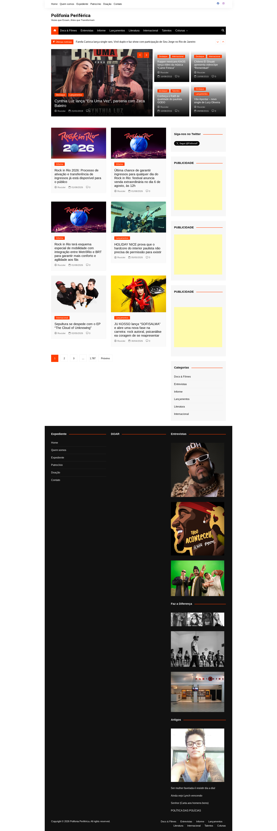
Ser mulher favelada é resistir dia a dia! (193, 788)
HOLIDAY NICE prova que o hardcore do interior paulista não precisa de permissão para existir (137, 248)
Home (54, 4)
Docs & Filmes (68, 30)
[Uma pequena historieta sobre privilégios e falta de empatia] (197, 755)
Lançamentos (117, 30)
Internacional (150, 30)
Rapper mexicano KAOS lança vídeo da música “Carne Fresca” (171, 64)
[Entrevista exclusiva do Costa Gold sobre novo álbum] (197, 578)
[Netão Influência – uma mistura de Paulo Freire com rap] (197, 649)
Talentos (167, 30)
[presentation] (217, 41)
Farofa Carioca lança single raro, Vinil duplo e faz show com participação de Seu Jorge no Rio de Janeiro (135, 41)
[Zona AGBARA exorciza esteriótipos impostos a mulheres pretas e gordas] (197, 619)
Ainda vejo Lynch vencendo (186, 795)
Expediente (82, 4)
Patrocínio (95, 4)
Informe (101, 30)
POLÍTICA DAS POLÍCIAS (186, 810)
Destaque (60, 95)
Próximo (105, 358)
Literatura (134, 30)
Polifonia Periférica (70, 15)
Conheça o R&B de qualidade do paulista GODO (169, 99)
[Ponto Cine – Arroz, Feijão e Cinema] (197, 692)
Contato (118, 4)
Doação (107, 4)
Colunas (180, 30)
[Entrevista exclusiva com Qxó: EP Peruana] (197, 470)
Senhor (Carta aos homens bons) (190, 803)
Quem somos (67, 4)
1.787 (93, 358)
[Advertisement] (198, 190)
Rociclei (61, 111)
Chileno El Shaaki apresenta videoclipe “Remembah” (206, 64)
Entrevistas (87, 30)
